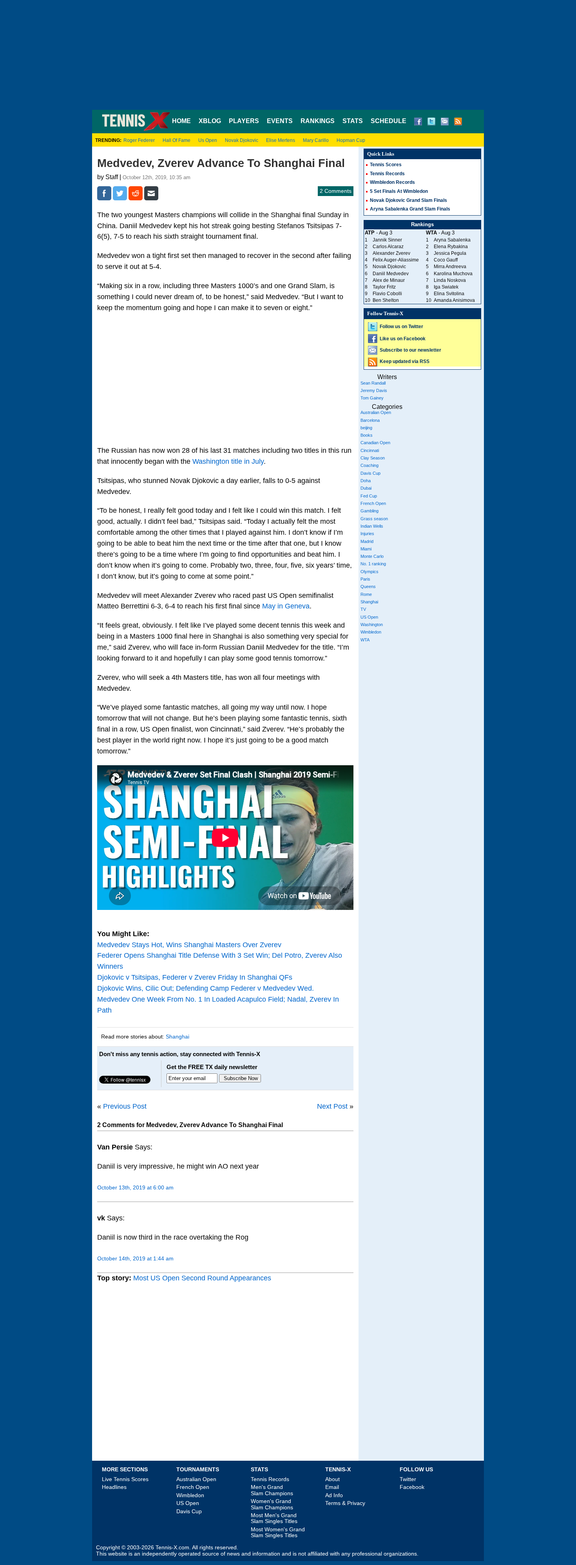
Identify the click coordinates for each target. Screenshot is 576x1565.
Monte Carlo (372, 556)
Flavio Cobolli (387, 293)
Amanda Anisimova (454, 300)
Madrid (366, 541)
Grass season (374, 518)
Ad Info (334, 1495)
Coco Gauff (446, 260)
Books (366, 435)
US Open (369, 617)
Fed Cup (368, 496)
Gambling (369, 510)
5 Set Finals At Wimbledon (399, 191)
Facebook (412, 1487)
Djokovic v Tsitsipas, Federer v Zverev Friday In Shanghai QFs (194, 977)
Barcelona (370, 420)
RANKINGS (318, 121)
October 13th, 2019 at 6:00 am (135, 1187)
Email (332, 1487)
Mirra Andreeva (450, 266)
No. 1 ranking (373, 563)
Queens (368, 586)
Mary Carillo (316, 140)
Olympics (369, 571)
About (332, 1479)
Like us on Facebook (403, 338)
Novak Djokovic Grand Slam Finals (408, 200)
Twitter (408, 1479)
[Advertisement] (288, 55)
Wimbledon (370, 632)
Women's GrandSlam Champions (272, 1504)
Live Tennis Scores (125, 1479)
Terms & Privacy (345, 1503)
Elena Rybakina (451, 246)
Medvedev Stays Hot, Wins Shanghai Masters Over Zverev (189, 945)
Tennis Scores (386, 164)
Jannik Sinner (387, 240)
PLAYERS (244, 121)
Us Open (207, 140)
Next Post (332, 1106)
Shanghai (177, 1036)
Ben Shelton (386, 300)
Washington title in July (228, 461)
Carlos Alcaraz (388, 246)
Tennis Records (387, 173)
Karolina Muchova (453, 273)
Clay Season (372, 458)
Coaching (369, 465)
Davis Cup (370, 473)
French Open (373, 503)
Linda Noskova (450, 280)
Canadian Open (375, 442)
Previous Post (125, 1106)
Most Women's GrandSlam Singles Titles (278, 1532)
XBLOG (210, 121)
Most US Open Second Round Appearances (202, 1278)
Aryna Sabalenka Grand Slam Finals (410, 209)
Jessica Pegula (450, 253)
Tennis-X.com (172, 1547)
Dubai (365, 488)
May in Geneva (286, 606)
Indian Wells (371, 526)
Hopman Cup (351, 140)
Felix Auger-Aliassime (396, 260)
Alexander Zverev (391, 253)
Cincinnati (369, 450)
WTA (365, 639)
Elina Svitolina (449, 293)
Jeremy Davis (373, 390)
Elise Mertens (280, 140)
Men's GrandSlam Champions (272, 1490)
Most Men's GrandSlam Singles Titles (274, 1518)
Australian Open (375, 412)
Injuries (367, 533)
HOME (181, 121)
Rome (366, 594)
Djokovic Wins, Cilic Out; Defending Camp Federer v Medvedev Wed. (205, 988)
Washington (371, 624)
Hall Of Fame (176, 140)
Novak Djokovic (241, 140)
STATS (352, 121)
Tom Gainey (372, 398)
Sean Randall (373, 383)
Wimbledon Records (392, 182)
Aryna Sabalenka (452, 240)
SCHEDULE (388, 121)
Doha (365, 480)
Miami (365, 548)
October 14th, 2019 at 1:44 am (135, 1258)
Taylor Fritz (384, 287)
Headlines (114, 1487)
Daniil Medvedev (391, 273)
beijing (366, 427)
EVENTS (280, 121)
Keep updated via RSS (404, 361)
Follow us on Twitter (401, 326)
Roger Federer (139, 140)
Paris (365, 579)
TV (363, 609)
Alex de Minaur (389, 280)
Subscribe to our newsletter (410, 350)
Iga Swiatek (446, 287)
